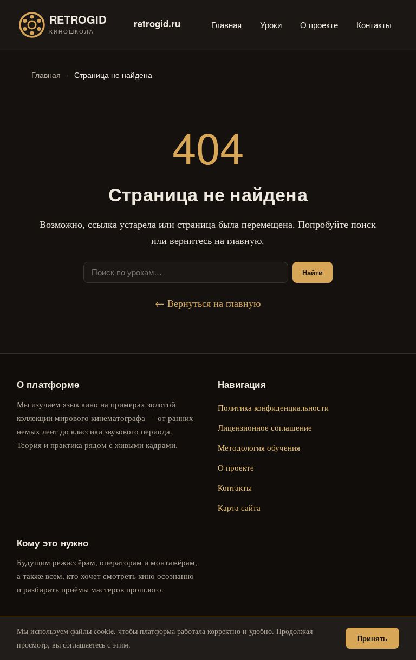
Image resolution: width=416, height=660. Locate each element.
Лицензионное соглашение (265, 427)
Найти (312, 272)
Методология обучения (259, 447)
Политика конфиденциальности (273, 407)
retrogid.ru (157, 23)
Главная (226, 24)
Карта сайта (239, 507)
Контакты (374, 24)
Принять (372, 638)
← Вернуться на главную (208, 302)
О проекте (319, 24)
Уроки (271, 24)
